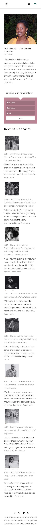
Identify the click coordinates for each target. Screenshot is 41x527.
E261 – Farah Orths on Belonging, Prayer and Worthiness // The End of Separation (19, 430)
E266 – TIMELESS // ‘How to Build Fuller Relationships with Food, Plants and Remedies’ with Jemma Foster (20, 202)
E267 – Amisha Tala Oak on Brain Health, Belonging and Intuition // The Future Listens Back (20, 157)
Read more (9, 177)
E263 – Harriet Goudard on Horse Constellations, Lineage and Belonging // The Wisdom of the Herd (20, 339)
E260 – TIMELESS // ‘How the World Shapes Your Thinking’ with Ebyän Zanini (19, 475)
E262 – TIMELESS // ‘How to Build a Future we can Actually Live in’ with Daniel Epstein (19, 384)
